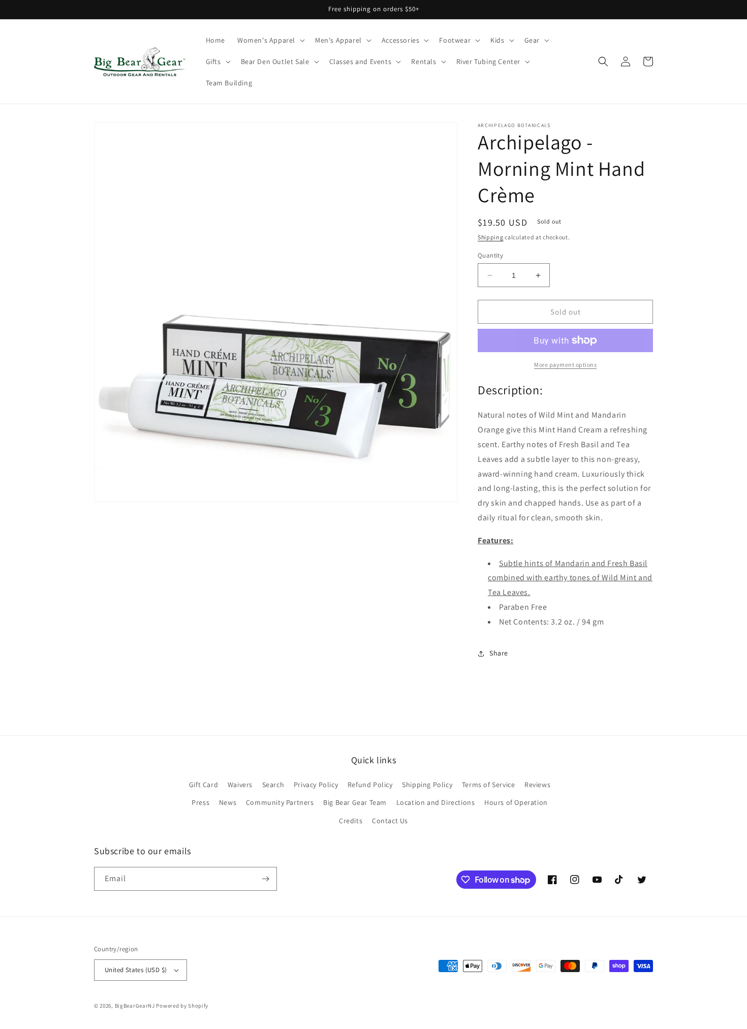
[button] (270, 40)
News (227, 802)
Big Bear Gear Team (355, 802)
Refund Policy (370, 784)
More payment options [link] (565, 364)
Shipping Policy (427, 784)
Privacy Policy (316, 784)
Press (200, 802)
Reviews (537, 784)
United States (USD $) (136, 969)
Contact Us (390, 820)
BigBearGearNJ (135, 1005)
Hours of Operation (516, 802)
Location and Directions (435, 802)
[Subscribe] (265, 879)
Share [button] (498, 653)
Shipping (491, 237)
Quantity (490, 255)
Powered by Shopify (182, 1005)
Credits (350, 820)
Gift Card (203, 784)
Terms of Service (488, 784)
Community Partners (280, 802)
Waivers (240, 784)
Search (273, 784)
